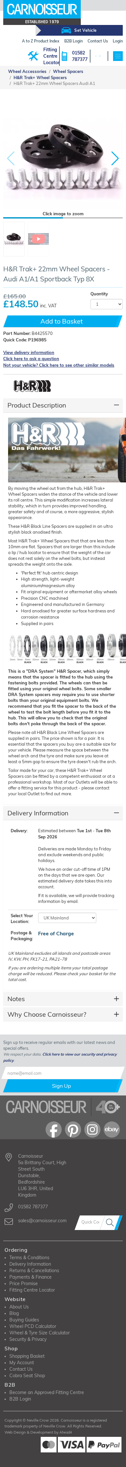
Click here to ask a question (31, 358)
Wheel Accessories (27, 71)
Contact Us (21, 1369)
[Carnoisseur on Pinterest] (73, 1129)
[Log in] (96, 56)
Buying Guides (24, 1320)
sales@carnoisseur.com (42, 1221)
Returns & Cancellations (34, 1270)
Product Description (36, 405)
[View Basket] (99, 56)
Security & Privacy (28, 1339)
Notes (16, 999)
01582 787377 (80, 56)
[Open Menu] (118, 56)
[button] (115, 158)
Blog (14, 1313)
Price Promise (23, 1283)
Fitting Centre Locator (51, 56)
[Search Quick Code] (111, 1222)
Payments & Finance (30, 1277)
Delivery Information (37, 813)
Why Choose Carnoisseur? (46, 1014)
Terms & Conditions (29, 1257)
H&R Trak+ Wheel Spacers (40, 77)
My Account (21, 1363)
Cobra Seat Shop (27, 1375)
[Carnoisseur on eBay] (111, 1129)
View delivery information (28, 352)
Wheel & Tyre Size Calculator (39, 1333)
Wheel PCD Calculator (32, 1326)
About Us (19, 1307)
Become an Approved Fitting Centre (46, 1392)
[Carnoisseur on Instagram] (92, 1129)
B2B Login (20, 1399)
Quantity (99, 293)
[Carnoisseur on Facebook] (53, 1129)
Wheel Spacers (68, 71)
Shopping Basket (27, 1356)
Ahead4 (65, 1432)
